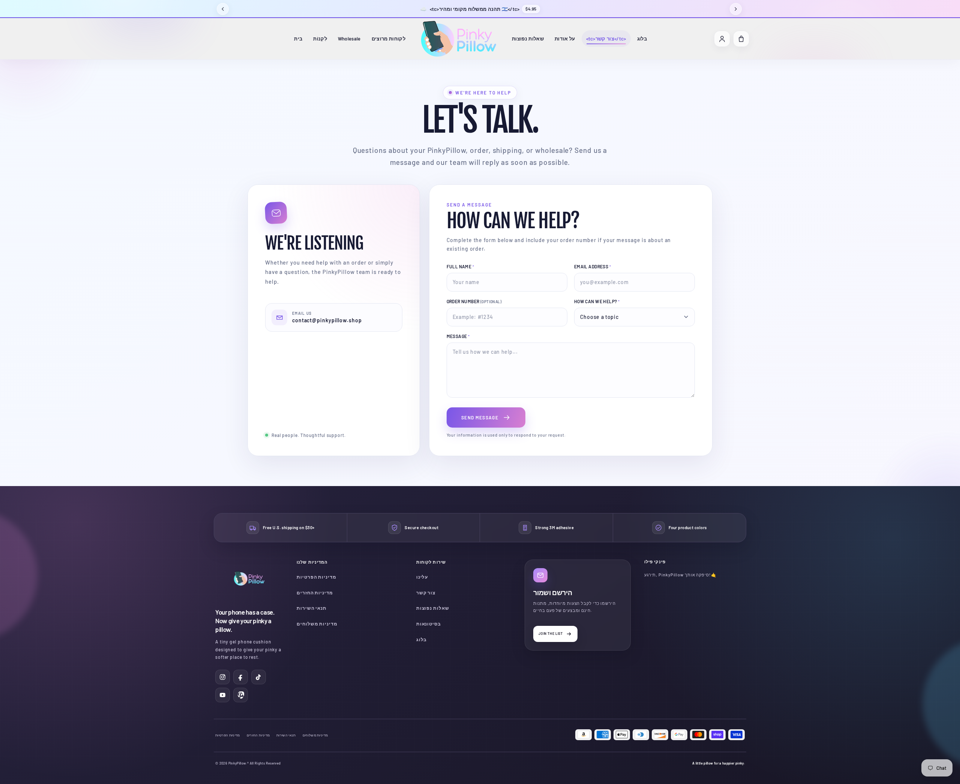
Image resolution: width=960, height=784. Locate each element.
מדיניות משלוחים (317, 623)
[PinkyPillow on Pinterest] (240, 695)
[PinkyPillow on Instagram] (222, 677)
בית (298, 39)
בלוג (642, 39)
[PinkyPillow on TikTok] (258, 677)
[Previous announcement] (223, 9)
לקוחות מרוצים (388, 39)
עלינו (422, 576)
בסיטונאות (428, 623)
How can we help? (597, 301)
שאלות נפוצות (528, 39)
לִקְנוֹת (320, 39)
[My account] (722, 39)
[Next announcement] (736, 9)
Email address (592, 266)
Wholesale (349, 39)
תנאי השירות (312, 607)
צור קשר (425, 592)
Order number (474, 301)
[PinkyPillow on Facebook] (240, 677)
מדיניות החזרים (315, 592)
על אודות (565, 39)
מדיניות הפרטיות (316, 576)
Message (458, 336)
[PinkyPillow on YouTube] (222, 695)
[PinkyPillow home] (458, 38)
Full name (460, 266)
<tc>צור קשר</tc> (606, 39)
